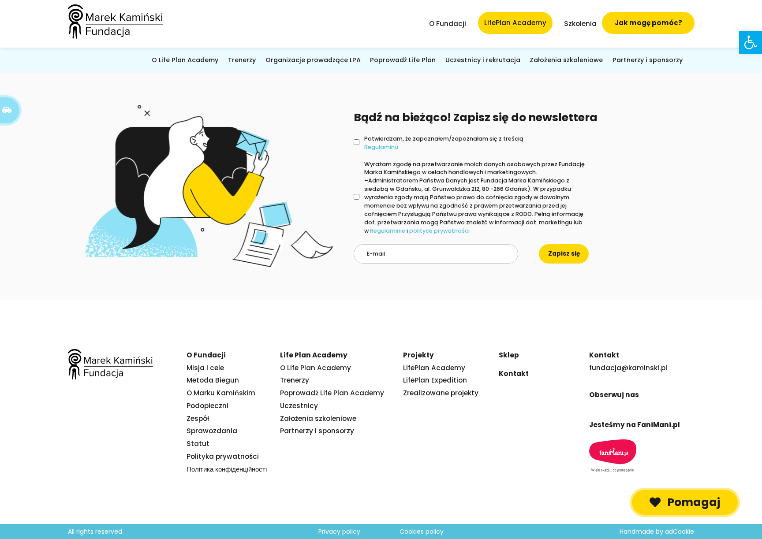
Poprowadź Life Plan (403, 60)
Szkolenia (580, 23)
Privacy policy (339, 531)
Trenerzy (242, 60)
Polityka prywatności (223, 456)
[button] (685, 502)
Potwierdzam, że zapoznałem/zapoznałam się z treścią (443, 143)
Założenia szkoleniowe (566, 60)
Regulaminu (381, 147)
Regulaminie (387, 230)
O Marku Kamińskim (221, 393)
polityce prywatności (439, 230)
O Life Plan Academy (185, 60)
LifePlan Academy (434, 367)
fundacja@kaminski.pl (628, 367)
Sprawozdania (212, 430)
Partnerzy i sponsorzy (648, 60)
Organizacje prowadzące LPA (313, 60)
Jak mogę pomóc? (648, 22)
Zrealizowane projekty (440, 393)
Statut (198, 443)
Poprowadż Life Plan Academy (332, 393)
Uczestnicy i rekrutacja (482, 60)
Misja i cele (205, 367)
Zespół (198, 418)
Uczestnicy (299, 405)
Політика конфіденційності (227, 469)
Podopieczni (207, 405)
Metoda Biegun (213, 380)
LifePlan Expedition (435, 380)
